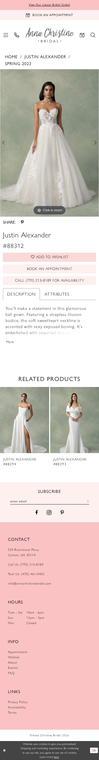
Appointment (17, 652)
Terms (12, 712)
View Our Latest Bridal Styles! (49, 5)
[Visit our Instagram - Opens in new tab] (49, 512)
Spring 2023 (18, 63)
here (56, 757)
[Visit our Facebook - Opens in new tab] (36, 512)
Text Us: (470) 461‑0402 (26, 574)
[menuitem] (6, 35)
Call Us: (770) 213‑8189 (26, 564)
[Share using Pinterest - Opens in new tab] (22, 222)
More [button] (10, 342)
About (12, 662)
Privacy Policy (18, 702)
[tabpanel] (49, 143)
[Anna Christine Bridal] (49, 34)
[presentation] (24, 420)
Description (21, 294)
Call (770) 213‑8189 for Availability (49, 280)
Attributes (57, 294)
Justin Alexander (45, 56)
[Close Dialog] (4, 750)
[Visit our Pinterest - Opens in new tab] (62, 512)
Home (11, 56)
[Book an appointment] (82, 35)
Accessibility (17, 707)
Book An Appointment (49, 269)
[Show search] (93, 35)
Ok (94, 750)
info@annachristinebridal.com (29, 583)
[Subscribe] (87, 501)
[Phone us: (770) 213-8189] (16, 35)
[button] (6, 35)
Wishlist (14, 657)
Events (13, 668)
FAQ (11, 673)
